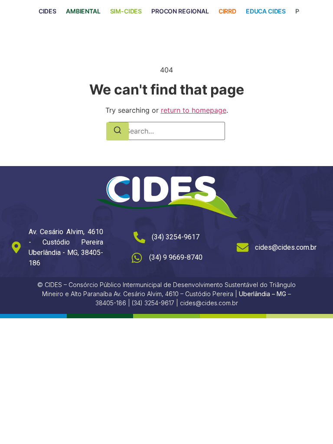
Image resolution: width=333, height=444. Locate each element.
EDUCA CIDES (266, 11)
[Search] (117, 131)
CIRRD (227, 11)
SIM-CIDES (126, 11)
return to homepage (193, 110)
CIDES (47, 11)
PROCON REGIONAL (180, 11)
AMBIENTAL (83, 11)
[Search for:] (166, 131)
